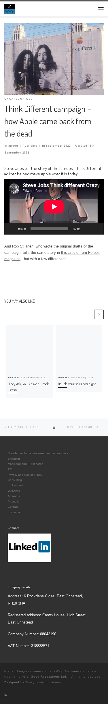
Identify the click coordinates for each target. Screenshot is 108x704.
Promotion (14, 501)
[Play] (12, 229)
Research (18, 485)
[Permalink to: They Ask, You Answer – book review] (29, 348)
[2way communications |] (9, 8)
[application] (54, 207)
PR (10, 469)
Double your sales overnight (77, 383)
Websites (14, 490)
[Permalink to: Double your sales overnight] (79, 348)
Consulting (15, 480)
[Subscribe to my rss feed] (5, 695)
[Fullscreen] (96, 229)
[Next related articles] (99, 314)
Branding (14, 458)
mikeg (13, 145)
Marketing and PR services (25, 463)
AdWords (14, 496)
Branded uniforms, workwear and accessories (38, 453)
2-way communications (43, 682)
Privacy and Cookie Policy (25, 474)
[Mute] (87, 229)
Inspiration (15, 512)
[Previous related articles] (88, 314)
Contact (13, 506)
